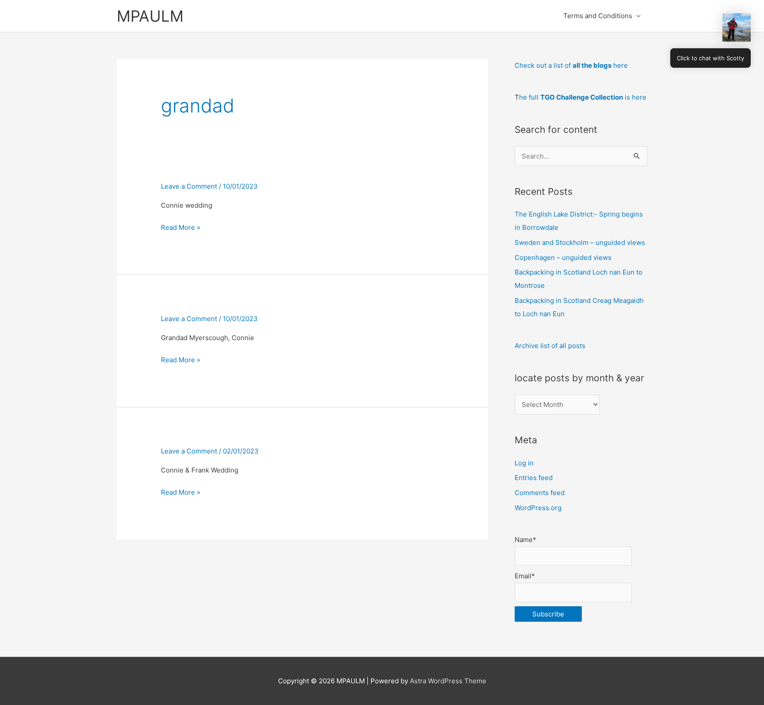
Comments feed (540, 492)
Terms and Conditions (597, 16)
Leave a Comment (189, 186)
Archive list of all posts (550, 345)
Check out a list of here (571, 65)
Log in (524, 463)
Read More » (180, 227)
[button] (736, 27)
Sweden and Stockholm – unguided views (580, 242)
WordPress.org (538, 508)
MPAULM (150, 16)
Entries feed (534, 477)
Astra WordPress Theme (448, 681)
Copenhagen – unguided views (563, 257)
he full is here (582, 97)
